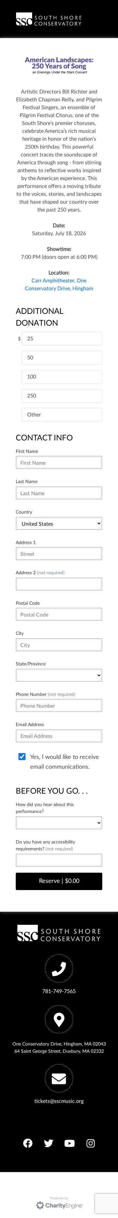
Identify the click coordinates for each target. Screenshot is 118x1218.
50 (30, 357)
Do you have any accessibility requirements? (45, 846)
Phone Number (45, 694)
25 (30, 338)
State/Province (31, 663)
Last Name (26, 481)
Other (34, 414)
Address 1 (26, 542)
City (20, 633)
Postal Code (28, 603)
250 (31, 395)
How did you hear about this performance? (45, 808)
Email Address (30, 724)
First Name (27, 451)
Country (24, 512)
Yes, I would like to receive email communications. (64, 762)
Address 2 (40, 572)
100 (31, 376)
